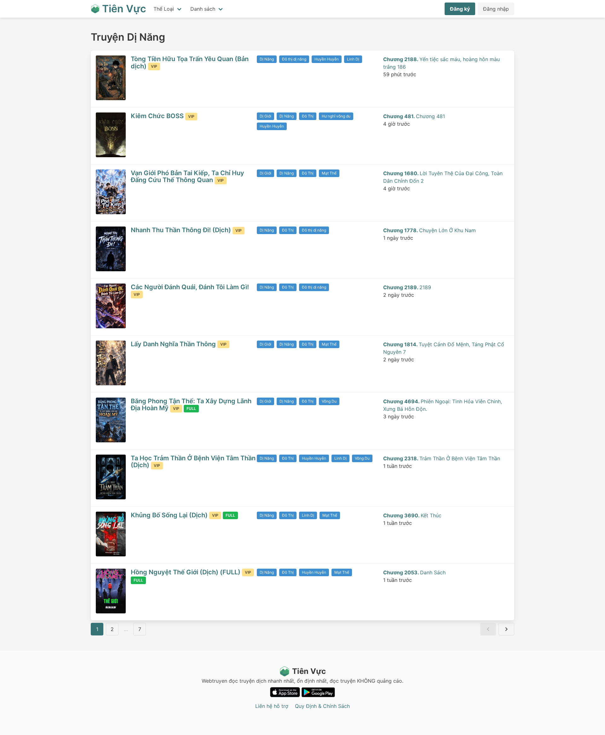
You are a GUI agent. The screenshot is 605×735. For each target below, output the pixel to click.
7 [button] (139, 629)
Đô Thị (308, 116)
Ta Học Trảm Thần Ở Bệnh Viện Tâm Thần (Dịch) (193, 461)
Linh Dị (353, 59)
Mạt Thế (329, 173)
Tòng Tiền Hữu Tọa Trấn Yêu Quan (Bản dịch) (190, 62)
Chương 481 (414, 116)
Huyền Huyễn (326, 59)
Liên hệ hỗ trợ (271, 706)
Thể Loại (163, 9)
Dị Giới (265, 116)
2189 (407, 287)
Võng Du (329, 401)
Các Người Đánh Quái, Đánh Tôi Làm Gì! (190, 287)
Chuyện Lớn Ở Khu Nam (429, 230)
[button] (488, 629)
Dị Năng (267, 59)
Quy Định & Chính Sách (322, 706)
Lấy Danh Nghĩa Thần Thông (174, 344)
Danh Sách (414, 572)
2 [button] (112, 629)
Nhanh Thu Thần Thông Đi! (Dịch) (182, 230)
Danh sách (202, 9)
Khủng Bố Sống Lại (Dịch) (170, 515)
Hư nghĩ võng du (336, 116)
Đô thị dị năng (294, 59)
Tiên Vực (309, 671)
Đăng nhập (496, 9)
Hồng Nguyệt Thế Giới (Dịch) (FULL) (186, 572)
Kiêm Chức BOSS (158, 116)
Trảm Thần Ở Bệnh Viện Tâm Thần (441, 458)
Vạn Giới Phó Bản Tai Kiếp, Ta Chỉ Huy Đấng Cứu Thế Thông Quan (187, 176)
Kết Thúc (412, 515)
